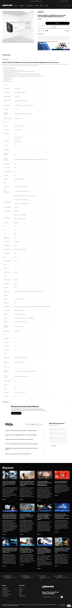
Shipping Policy (5, 587)
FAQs (33, 424)
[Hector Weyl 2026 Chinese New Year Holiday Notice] (62, 475)
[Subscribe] (62, 597)
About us (21, 587)
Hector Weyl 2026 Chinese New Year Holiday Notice (61, 482)
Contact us (21, 589)
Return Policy (4, 589)
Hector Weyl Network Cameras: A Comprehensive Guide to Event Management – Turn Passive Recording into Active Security (44, 550)
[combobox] (64, 1)
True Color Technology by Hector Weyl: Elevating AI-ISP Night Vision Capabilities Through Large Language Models (44, 516)
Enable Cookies (5, 595)
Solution (20, 594)
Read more (4, 499)
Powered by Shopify (14, 605)
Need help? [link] (68, 30)
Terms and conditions (6, 594)
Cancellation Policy (6, 591)
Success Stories (22, 595)
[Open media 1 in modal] (18, 27)
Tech (20, 592)
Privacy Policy (5, 592)
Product (20, 591)
